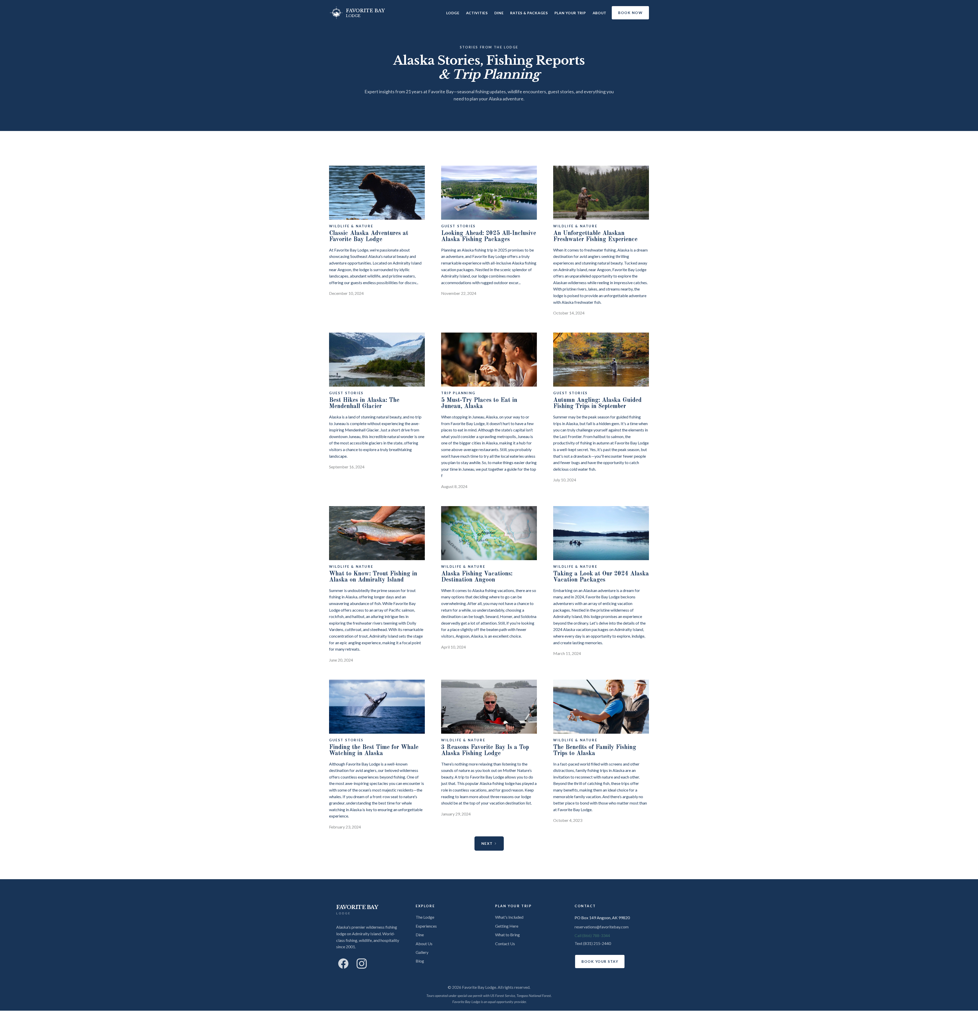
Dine (499, 13)
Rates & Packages (529, 13)
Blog (420, 960)
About (600, 13)
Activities (477, 13)
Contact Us (505, 943)
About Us (424, 943)
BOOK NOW (630, 12)
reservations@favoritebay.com (602, 926)
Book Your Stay (599, 961)
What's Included (509, 917)
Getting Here (506, 926)
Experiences (426, 926)
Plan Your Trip (570, 13)
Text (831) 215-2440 (593, 943)
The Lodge (425, 917)
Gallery (422, 952)
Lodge (452, 13)
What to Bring (507, 934)
